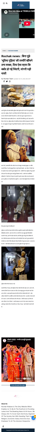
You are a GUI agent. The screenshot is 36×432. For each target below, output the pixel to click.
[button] (3, 3)
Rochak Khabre (13, 50)
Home (4, 50)
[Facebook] (3, 426)
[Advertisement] (18, 323)
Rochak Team (8, 79)
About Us (4, 404)
